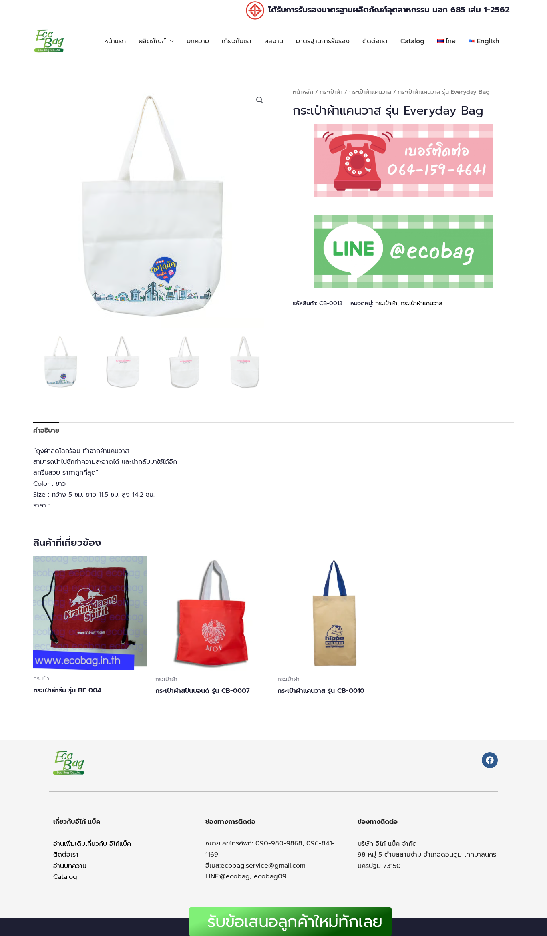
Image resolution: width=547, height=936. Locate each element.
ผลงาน (273, 41)
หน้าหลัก (303, 91)
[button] (260, 100)
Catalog (412, 41)
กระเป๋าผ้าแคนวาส (370, 91)
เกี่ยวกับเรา (236, 41)
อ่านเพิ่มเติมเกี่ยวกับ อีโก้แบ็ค (92, 844)
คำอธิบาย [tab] (46, 430)
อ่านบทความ (69, 866)
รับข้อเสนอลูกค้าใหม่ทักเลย (294, 921)
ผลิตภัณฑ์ (152, 41)
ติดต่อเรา (375, 41)
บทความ (198, 41)
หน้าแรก (115, 41)
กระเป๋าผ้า (331, 91)
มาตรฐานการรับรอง (323, 41)
